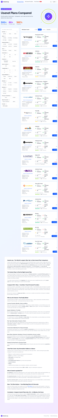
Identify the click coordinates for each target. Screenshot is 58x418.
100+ (10, 56)
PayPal (4, 76)
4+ (4, 72)
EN (54, 1)
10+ (4, 54)
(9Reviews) (44, 121)
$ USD (40, 29)
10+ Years (4, 84)
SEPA (10, 78)
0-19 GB (4, 44)
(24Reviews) (44, 105)
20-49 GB (10, 44)
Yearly (10, 33)
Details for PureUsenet (28, 246)
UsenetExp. (15, 91)
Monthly (4, 33)
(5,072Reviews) (45, 222)
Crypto (15, 76)
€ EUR (36, 29)
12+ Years (10, 84)
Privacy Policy (46, 415)
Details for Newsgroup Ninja (28, 173)
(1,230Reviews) (45, 61)
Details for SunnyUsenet (28, 188)
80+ (4, 56)
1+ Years (4, 82)
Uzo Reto (4, 93)
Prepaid (10, 50)
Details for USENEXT (28, 217)
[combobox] (10, 106)
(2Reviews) (43, 76)
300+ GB (9, 46)
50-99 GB (15, 44)
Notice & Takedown (6, 101)
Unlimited (15, 46)
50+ (15, 54)
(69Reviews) (44, 194)
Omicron (9, 91)
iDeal (4, 78)
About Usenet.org (54, 415)
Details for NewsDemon (28, 130)
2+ (9, 70)
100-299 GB (5, 46)
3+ (15, 70)
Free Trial (14, 61)
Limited (14, 97)
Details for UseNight (28, 159)
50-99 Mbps (15, 37)
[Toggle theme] (51, 2)
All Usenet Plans (20, 1)
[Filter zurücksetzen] (17, 31)
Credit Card (10, 76)
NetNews (4, 91)
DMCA (14, 101)
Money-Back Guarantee (6, 61)
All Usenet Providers (29, 1)
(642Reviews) (44, 46)
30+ (10, 54)
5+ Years (15, 82)
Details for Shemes (28, 231)
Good (6, 97)
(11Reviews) (44, 178)
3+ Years (9, 82)
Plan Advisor (37, 1)
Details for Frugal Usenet (28, 70)
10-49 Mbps (10, 37)
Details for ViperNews (28, 115)
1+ (4, 70)
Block (15, 50)
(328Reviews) (44, 135)
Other (15, 33)
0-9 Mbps (4, 37)
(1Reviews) (44, 150)
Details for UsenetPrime (28, 85)
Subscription (4, 50)
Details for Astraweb (28, 203)
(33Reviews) (44, 208)
